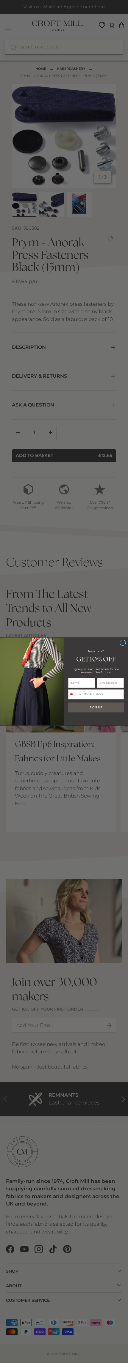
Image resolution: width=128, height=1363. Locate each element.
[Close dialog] (123, 642)
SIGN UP (96, 707)
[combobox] (75, 694)
